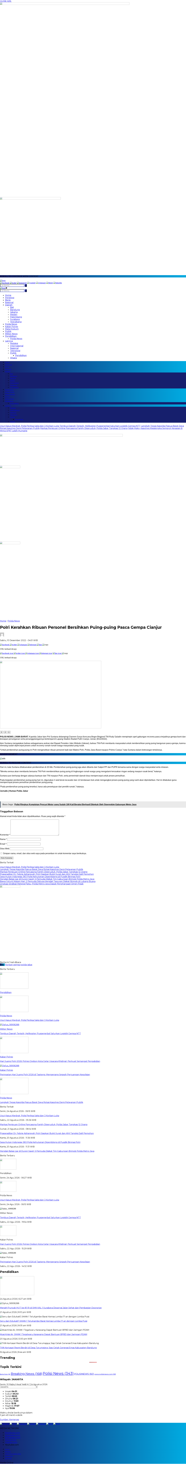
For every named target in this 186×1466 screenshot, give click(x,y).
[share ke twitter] (13, 645)
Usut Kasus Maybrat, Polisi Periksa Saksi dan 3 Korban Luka (29, 426)
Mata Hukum (12, 329)
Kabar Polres (11, 326)
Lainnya (9, 341)
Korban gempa (12, 964)
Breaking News (26, 1374)
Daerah (8, 305)
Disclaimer (9, 1456)
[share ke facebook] (5, 645)
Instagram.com (12, 1435)
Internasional (16, 346)
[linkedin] (57, 283)
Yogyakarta (16, 322)
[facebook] (4, 283)
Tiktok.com (10, 1440)
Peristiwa (9, 297)
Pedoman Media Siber (13, 1454)
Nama (3, 839)
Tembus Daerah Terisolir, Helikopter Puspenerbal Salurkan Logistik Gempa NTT (100, 426)
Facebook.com (12, 1433)
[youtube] (31, 283)
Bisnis (8, 300)
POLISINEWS (84, 1373)
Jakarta (14, 312)
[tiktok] (49, 283)
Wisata (13, 358)
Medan (13, 314)
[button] (1, 732)
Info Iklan (8, 1458)
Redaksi (14, 343)
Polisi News (58, 1373)
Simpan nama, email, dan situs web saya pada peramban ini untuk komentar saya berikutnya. (45, 853)
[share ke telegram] (32, 645)
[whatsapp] (41, 283)
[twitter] (13, 283)
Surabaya (15, 319)
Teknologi (15, 350)
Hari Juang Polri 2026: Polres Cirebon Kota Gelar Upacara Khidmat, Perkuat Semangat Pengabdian (50, 1244)
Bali (12, 307)
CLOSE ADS (6, 1)
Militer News (11, 334)
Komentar (5, 835)
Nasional (9, 302)
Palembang (16, 317)
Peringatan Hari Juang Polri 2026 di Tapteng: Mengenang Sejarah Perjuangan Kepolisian (45, 1262)
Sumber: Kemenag (9, 1419)
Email (3, 844)
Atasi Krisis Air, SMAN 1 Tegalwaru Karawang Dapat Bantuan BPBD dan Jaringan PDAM (43, 1334)
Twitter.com (11, 1442)
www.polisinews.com (105, 1374)
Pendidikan (11, 336)
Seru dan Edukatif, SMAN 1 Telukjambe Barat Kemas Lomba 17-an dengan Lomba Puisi (43, 1321)
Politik (8, 331)
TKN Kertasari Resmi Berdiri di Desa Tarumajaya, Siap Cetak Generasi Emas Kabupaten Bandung (48, 1347)
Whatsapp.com (12, 1437)
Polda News (11, 324)
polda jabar (26, 964)
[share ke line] (39, 645)
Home (8, 295)
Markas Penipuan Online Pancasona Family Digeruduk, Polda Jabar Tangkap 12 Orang (84, 428)
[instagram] (22, 283)
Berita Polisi (5, 1374)
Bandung (15, 309)
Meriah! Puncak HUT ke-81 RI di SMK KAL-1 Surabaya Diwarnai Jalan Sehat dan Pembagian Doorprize (51, 1308)
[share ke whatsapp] (22, 645)
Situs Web (4, 849)
